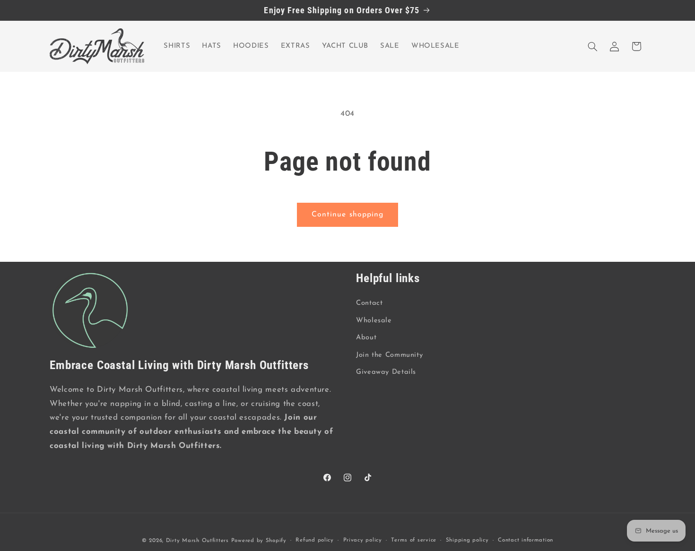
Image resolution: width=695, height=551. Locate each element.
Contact (369, 303)
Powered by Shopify (259, 540)
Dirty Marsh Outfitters (197, 540)
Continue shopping (347, 214)
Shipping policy (467, 540)
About (366, 337)
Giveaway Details (386, 371)
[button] (593, 46)
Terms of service (413, 540)
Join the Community (389, 354)
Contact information (525, 540)
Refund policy (314, 540)
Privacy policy (362, 540)
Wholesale (374, 320)
